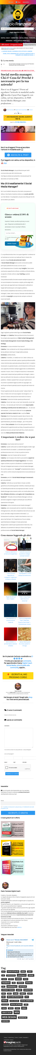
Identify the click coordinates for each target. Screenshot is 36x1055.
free (14, 983)
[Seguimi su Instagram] (17, 122)
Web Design (9, 1017)
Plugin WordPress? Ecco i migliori (11, 598)
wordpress (5, 1021)
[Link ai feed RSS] (25, 122)
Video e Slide (7, 1012)
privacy (21, 237)
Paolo (18, 23)
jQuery (19, 990)
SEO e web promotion (15, 997)
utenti (17, 1008)
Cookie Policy (11, 1037)
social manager (14, 1000)
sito (26, 997)
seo (3, 997)
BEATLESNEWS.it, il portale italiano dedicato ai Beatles (10, 644)
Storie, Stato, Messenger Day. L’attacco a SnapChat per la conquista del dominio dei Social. (19, 54)
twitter (11, 1008)
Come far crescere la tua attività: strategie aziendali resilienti (24, 554)
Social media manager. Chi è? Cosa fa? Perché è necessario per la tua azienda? (21, 64)
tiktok (4, 1008)
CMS (3, 975)
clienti (30, 971)
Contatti (20, 1037)
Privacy (5, 1037)
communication (11, 975)
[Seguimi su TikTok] (19, 122)
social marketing (27, 1001)
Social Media (23, 38)
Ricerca (30, 993)
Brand (23, 971)
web (17, 1012)
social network (16, 1004)
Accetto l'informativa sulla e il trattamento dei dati (18, 238)
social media (5, 1004)
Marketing (14, 38)
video (24, 1008)
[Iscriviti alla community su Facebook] (15, 122)
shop (30, 697)
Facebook (6, 983)
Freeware (20, 983)
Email (2, 800)
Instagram (22, 986)
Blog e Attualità (13, 971)
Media (3, 993)
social (4, 1001)
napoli (9, 993)
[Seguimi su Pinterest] (24, 122)
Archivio (11, 1039)
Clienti (16, 1037)
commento (27, 661)
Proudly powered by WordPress (9, 1049)
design (18, 979)
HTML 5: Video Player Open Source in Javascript (24, 599)
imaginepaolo (12, 986)
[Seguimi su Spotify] (21, 122)
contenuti (22, 975)
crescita (11, 979)
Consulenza (6, 1039)
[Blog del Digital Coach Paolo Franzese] (18, 19)
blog (3, 971)
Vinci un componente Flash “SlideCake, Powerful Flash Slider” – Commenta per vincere (24, 621)
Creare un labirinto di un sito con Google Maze (10, 553)
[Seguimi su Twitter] (23, 122)
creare (31, 975)
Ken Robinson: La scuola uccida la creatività (11, 620)
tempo (26, 1004)
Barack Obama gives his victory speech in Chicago (24, 644)
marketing (28, 990)
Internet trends (8, 990)
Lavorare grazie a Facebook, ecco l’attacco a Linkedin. (16, 51)
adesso (19, 927)
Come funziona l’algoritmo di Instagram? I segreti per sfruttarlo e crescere (10, 576)
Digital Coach (5, 38)
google (29, 983)
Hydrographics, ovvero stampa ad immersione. (24, 574)
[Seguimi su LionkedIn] (20, 122)
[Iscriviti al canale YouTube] (18, 122)
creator (4, 979)
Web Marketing (22, 1017)
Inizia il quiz (12, 243)
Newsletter (25, 1037)
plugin (16, 993)
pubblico (22, 993)
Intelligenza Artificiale (22, 41)
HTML (3, 986)
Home (5, 48)
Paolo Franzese (10, 109)
